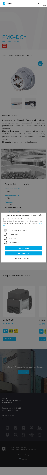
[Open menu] (44, 3)
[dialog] (23, 237)
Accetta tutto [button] (23, 248)
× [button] (43, 215)
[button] (23, 258)
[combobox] (40, 215)
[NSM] (7, 3)
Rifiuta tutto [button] (23, 253)
